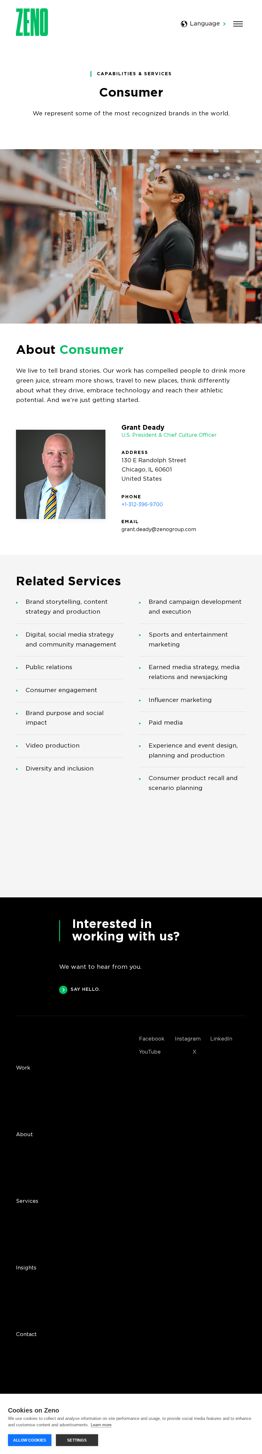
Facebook (152, 1039)
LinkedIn (221, 1039)
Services (27, 1201)
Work (23, 1068)
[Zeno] (32, 34)
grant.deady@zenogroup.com (158, 529)
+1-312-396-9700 (142, 504)
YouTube (150, 1052)
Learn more (101, 1424)
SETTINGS (77, 1440)
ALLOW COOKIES (29, 1440)
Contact (26, 1334)
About (24, 1134)
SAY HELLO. (85, 989)
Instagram (188, 1039)
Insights (26, 1268)
